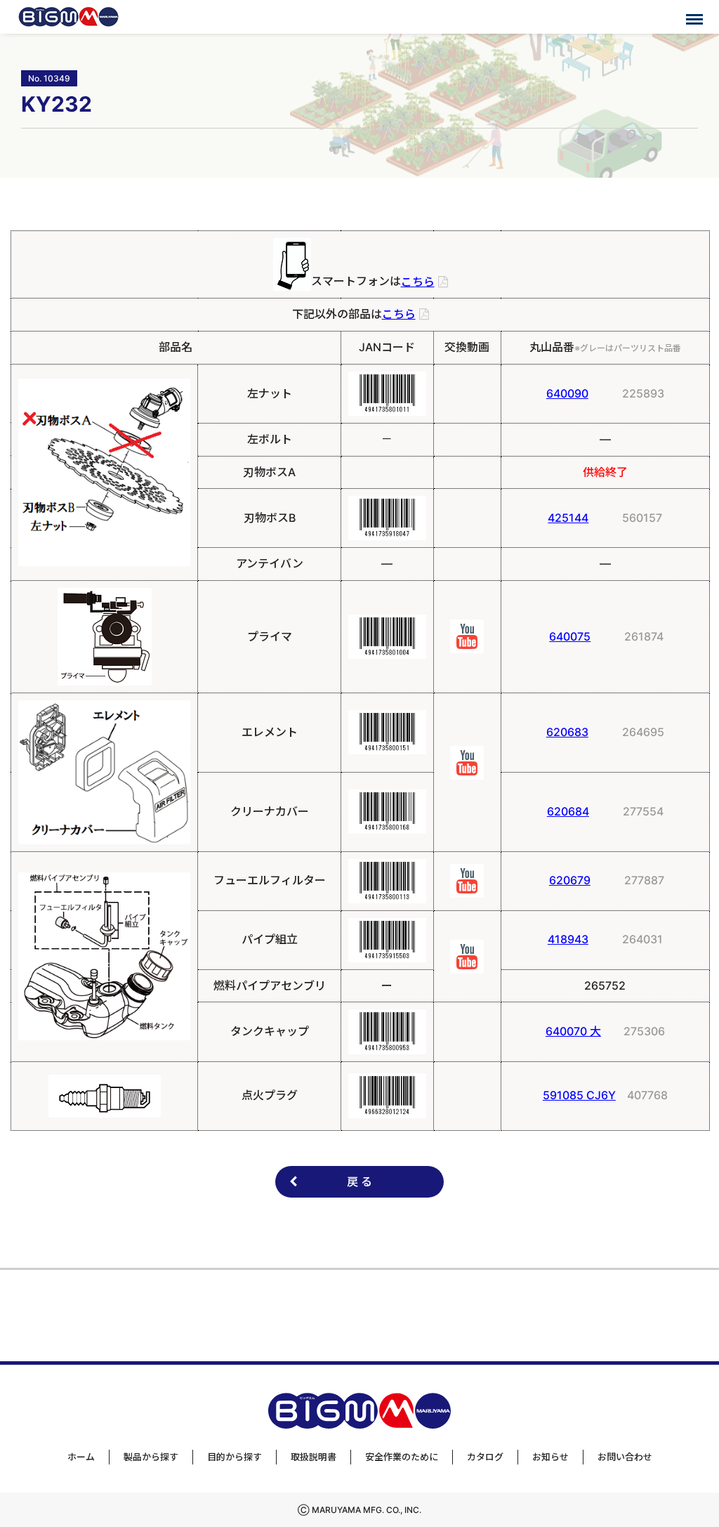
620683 (567, 732)
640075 (570, 636)
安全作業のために (401, 1456)
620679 (570, 880)
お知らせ (550, 1456)
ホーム (81, 1456)
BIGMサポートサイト (68, 17)
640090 (567, 393)
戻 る (359, 1181)
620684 (568, 811)
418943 (568, 939)
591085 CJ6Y (579, 1095)
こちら (418, 282)
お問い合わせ (625, 1456)
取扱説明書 (313, 1456)
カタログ (485, 1456)
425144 (568, 518)
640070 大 (573, 1031)
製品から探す (151, 1456)
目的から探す (234, 1456)
